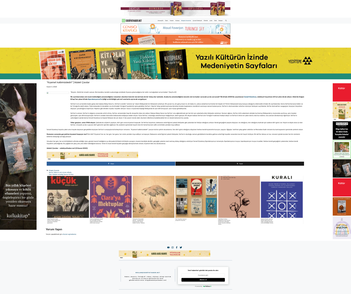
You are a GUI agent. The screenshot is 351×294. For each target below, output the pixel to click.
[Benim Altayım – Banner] (342, 215)
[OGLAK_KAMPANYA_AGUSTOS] (342, 101)
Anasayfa (160, 20)
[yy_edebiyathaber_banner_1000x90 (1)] (92, 159)
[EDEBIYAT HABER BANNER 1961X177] (175, 79)
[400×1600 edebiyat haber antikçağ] (18, 229)
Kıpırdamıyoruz (94, 99)
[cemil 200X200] (342, 158)
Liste (211, 20)
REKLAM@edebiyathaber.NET (148, 272)
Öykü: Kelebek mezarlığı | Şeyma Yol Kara (61, 174)
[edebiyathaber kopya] (175, 44)
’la (101, 99)
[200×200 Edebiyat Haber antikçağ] (342, 177)
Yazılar (172, 20)
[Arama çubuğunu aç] (226, 20)
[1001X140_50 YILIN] (175, 16)
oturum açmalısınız (69, 234)
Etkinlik (206, 20)
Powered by (198, 286)
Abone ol (203, 280)
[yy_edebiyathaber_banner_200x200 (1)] (342, 120)
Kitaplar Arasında (186, 20)
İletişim (221, 20)
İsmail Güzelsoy (250, 97)
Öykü (166, 20)
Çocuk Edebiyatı (197, 20)
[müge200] (342, 139)
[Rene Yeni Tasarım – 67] (342, 239)
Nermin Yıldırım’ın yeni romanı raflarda (60, 172)
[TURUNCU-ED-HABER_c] (175, 33)
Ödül (215, 20)
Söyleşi (177, 20)
